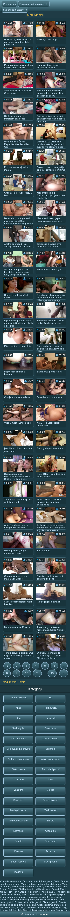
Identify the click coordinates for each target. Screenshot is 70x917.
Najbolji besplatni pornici (22, 899)
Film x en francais (17, 891)
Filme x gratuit (50, 902)
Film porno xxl (63, 891)
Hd (50, 697)
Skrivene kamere (18, 820)
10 (26, 673)
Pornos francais (35, 886)
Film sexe (12, 889)
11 (37, 673)
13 (52, 673)
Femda (18, 841)
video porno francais (31, 894)
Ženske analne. (50, 738)
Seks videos (35, 910)
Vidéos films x (43, 889)
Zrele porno (47, 881)
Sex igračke (50, 861)
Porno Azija (50, 707)
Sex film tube (62, 910)
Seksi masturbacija (18, 759)
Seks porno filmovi (10, 894)
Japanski (50, 748)
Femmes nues (12, 884)
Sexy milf (51, 718)
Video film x (34, 891)
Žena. (51, 779)
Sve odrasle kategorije (15, 9)
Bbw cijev (18, 800)
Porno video (9, 4)
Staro (18, 718)
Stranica (29, 914)
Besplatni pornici (31, 881)
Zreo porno (49, 910)
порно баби (48, 891)
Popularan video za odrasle (33, 4)
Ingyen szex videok (38, 897)
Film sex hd (30, 904)
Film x (3, 889)
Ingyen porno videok (46, 899)
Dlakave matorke (34, 907)
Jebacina (22, 897)
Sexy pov (50, 851)
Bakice (50, 789)
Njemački (18, 830)
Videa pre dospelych (54, 894)
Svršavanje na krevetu (18, 748)
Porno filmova (19, 886)
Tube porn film (15, 904)
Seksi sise (50, 728)
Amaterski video (18, 697)
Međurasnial (50, 810)
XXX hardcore (18, 738)
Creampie (50, 830)
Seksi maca (18, 769)
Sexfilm (20, 907)
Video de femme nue (10, 881)
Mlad (18, 707)
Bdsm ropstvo (18, 861)
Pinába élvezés (26, 889)
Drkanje (18, 851)
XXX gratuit (36, 902)
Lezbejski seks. (18, 810)
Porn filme (10, 907)
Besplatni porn (53, 884)
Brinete (50, 820)
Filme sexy (60, 907)
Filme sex (49, 907)
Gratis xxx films (45, 904)
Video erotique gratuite (33, 884)
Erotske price (21, 902)
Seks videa (61, 886)
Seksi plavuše (50, 800)
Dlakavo (18, 871)
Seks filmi (49, 886)
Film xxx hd (6, 910)
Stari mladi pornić (50, 769)
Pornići (55, 889)
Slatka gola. (18, 728)
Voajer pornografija (50, 759)
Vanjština (18, 789)
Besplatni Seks (20, 910)
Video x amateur (8, 897)
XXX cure (18, 779)
